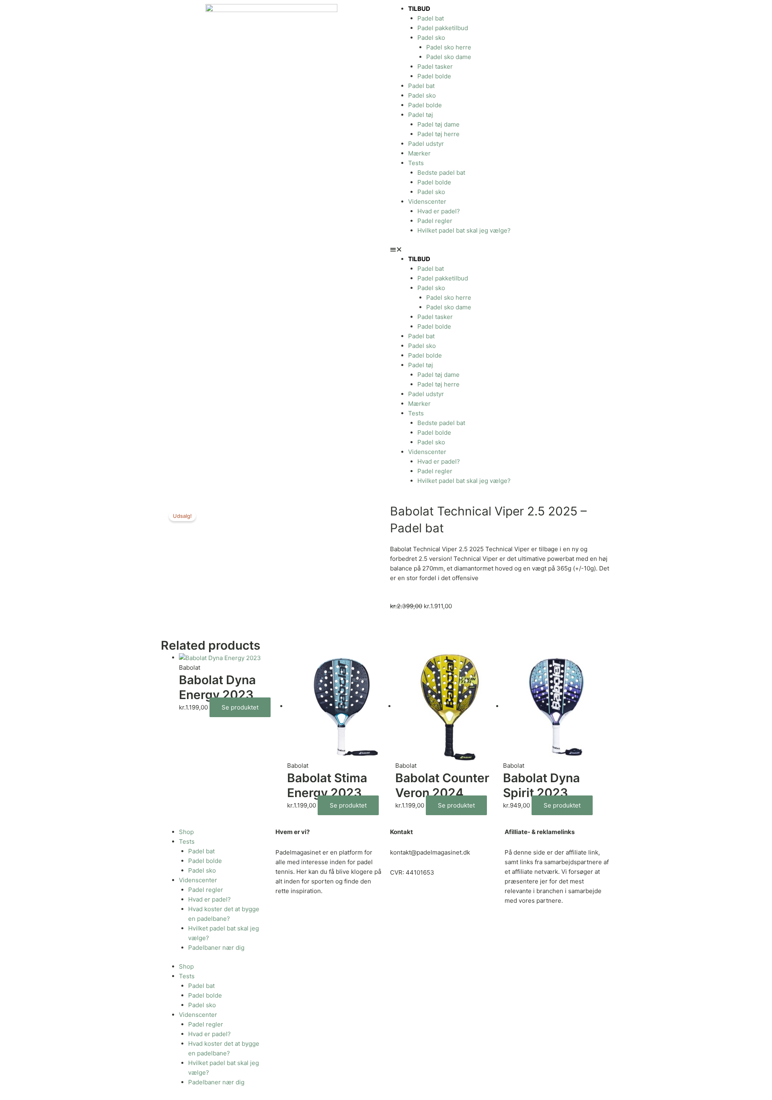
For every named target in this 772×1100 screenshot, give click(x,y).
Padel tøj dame (438, 124)
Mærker (419, 153)
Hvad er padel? (438, 211)
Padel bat (430, 18)
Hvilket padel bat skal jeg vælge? (464, 230)
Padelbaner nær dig (216, 947)
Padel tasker (435, 66)
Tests (416, 163)
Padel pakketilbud (442, 28)
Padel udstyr (426, 143)
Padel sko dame (448, 57)
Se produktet (240, 707)
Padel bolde (434, 76)
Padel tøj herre (438, 134)
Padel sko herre (448, 47)
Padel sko (431, 37)
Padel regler (434, 221)
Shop (186, 832)
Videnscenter (427, 201)
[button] (500, 249)
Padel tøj (420, 115)
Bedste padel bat (441, 172)
